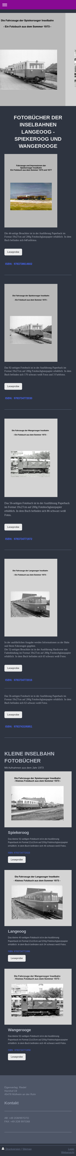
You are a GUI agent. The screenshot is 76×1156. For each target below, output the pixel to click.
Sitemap (27, 1149)
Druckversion (13, 1149)
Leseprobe (13, 251)
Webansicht (67, 1152)
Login (71, 1149)
